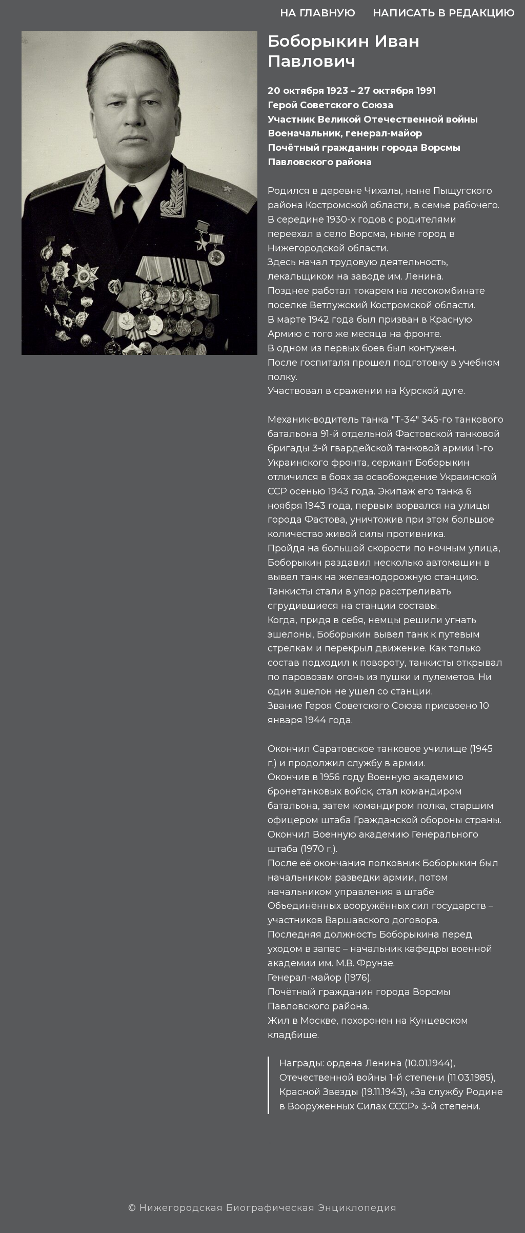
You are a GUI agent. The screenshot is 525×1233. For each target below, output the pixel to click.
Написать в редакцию (444, 13)
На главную (317, 13)
